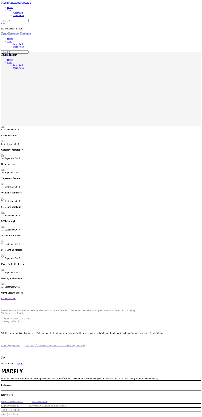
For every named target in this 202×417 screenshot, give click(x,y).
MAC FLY (20, 363)
